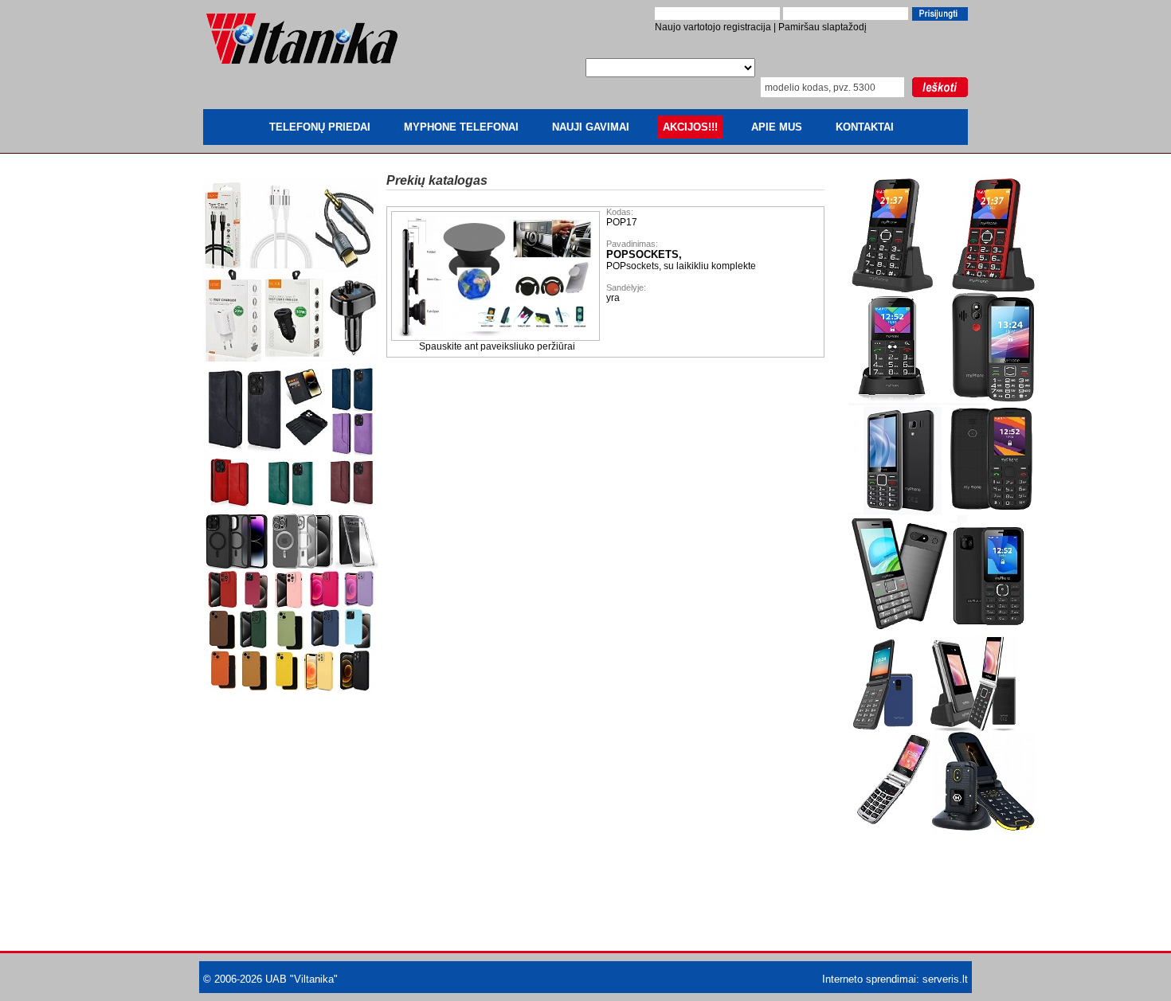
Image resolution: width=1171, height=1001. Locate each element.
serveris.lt (945, 979)
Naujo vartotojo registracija (713, 27)
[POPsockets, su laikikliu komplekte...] (496, 337)
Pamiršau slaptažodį (822, 27)
